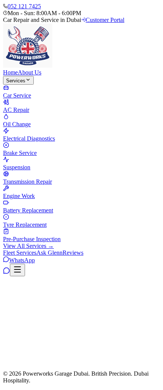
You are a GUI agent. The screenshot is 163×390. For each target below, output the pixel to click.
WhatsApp (22, 260)
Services (15, 81)
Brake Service (54, 305)
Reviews (73, 252)
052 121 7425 (24, 6)
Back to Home (20, 368)
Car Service (23, 297)
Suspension (90, 305)
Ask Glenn (49, 252)
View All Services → (28, 246)
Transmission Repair (134, 305)
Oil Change (89, 297)
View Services (55, 368)
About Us (29, 72)
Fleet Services (19, 252)
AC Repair (56, 297)
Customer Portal (105, 20)
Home (10, 72)
